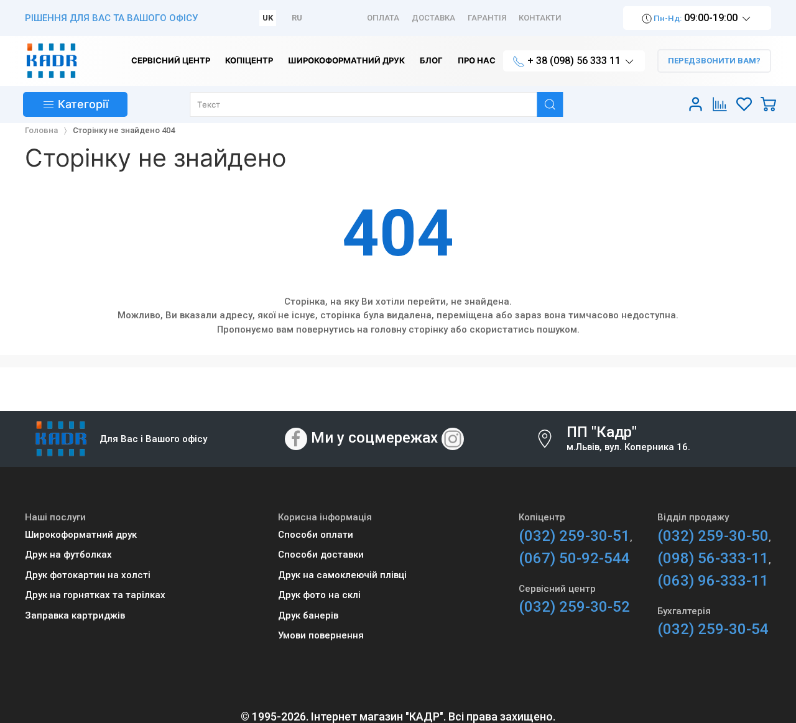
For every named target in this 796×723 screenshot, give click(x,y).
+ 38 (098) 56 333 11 (574, 61)
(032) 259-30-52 (574, 606)
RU (297, 17)
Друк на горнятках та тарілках (95, 595)
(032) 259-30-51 (574, 536)
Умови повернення (321, 635)
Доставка (433, 17)
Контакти (540, 17)
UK (267, 17)
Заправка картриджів (75, 615)
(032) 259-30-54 (713, 629)
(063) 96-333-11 (713, 580)
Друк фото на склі (319, 595)
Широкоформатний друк (81, 534)
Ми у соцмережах (374, 438)
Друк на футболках (68, 554)
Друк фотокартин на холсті (87, 575)
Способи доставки (321, 554)
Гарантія (487, 17)
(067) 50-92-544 (574, 558)
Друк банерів (308, 615)
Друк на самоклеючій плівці (342, 575)
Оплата (383, 17)
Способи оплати (315, 534)
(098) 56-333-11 (713, 558)
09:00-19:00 (696, 18)
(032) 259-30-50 (713, 536)
